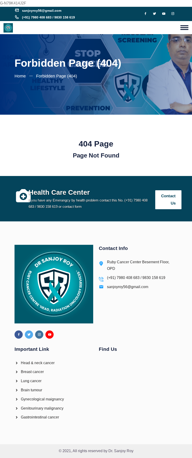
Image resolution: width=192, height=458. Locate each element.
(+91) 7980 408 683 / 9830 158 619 (48, 17)
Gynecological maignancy (42, 399)
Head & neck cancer (37, 363)
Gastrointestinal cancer (39, 417)
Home (20, 76)
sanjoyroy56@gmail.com (41, 10)
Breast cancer (32, 372)
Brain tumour (31, 390)
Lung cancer (30, 381)
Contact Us (168, 199)
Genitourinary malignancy (41, 408)
